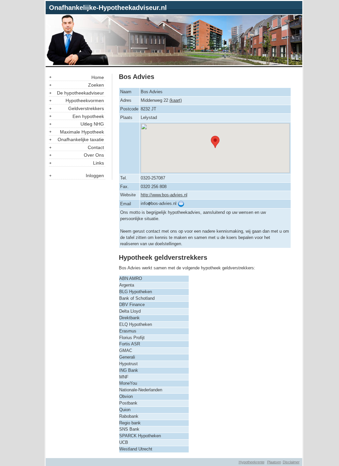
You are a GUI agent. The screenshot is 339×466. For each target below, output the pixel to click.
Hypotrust (128, 364)
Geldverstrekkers (86, 108)
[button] (215, 142)
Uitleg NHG (92, 124)
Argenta (126, 285)
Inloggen (95, 175)
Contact (96, 147)
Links (98, 163)
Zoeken (96, 85)
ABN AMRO (130, 278)
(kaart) (176, 100)
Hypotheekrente (252, 462)
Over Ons (94, 155)
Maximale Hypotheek (82, 132)
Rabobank (128, 416)
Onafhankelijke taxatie (81, 139)
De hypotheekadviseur (80, 93)
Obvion (126, 396)
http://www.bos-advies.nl (164, 195)
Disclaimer (291, 462)
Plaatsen (274, 462)
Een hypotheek (88, 116)
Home (97, 77)
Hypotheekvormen (85, 100)
